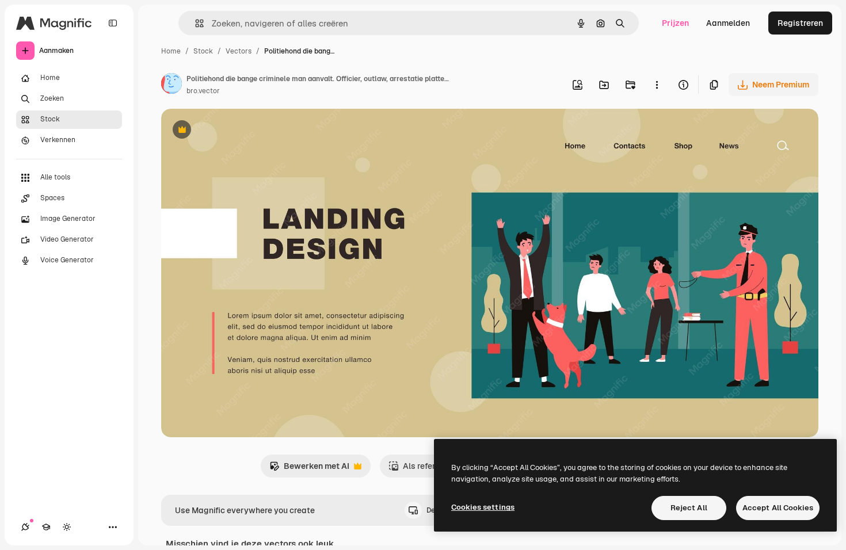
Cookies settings (483, 507)
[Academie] (46, 527)
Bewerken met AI (309, 469)
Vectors (238, 51)
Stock (203, 51)
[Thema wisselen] (67, 527)
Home (171, 51)
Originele (237, 130)
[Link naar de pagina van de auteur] (171, 85)
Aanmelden (728, 23)
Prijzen (675, 23)
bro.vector (203, 91)
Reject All (688, 508)
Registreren (800, 23)
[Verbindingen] (25, 527)
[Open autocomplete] (195, 23)
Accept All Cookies (777, 508)
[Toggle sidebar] (113, 23)
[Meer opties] (656, 84)
